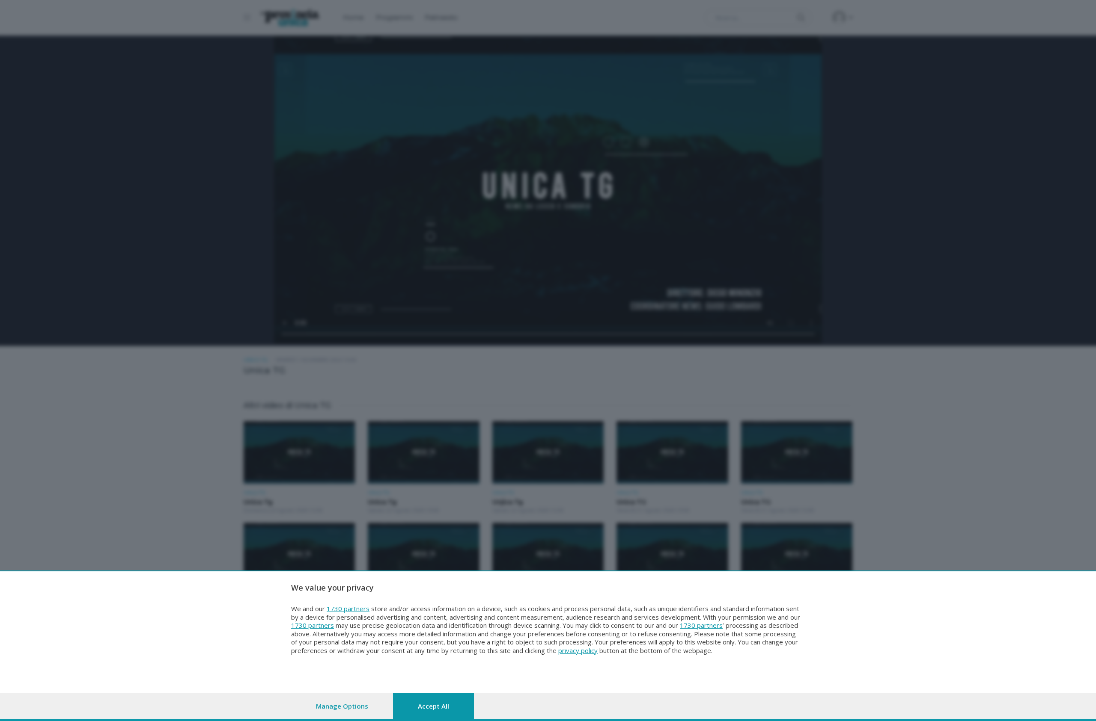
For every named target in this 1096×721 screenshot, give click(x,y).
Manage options (342, 706)
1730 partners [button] (348, 608)
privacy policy (578, 650)
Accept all (433, 706)
